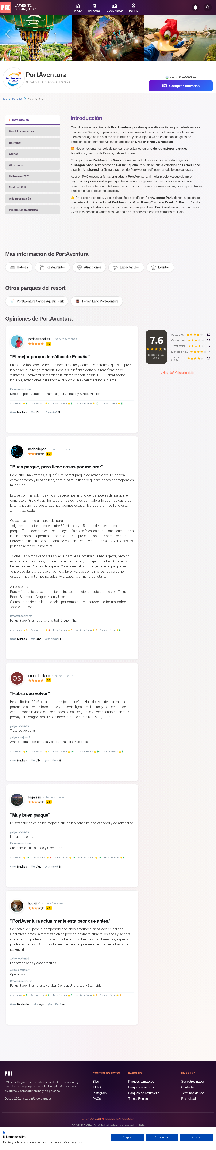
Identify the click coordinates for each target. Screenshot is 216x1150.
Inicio (4, 98)
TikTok (97, 1087)
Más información (20, 198)
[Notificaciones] (196, 7)
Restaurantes (56, 267)
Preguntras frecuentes (23, 209)
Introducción (20, 119)
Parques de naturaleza (143, 1093)
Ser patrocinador (192, 1081)
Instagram (100, 1093)
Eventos (164, 267)
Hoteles (22, 267)
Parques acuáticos (141, 1087)
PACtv (97, 1098)
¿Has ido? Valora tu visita (177, 372)
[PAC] (5, 7)
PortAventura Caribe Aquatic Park (40, 301)
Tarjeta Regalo (138, 1098)
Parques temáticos (141, 1081)
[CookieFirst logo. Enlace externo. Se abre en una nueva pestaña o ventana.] (4, 1132)
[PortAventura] (13, 88)
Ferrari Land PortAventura (100, 301)
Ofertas (13, 154)
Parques (17, 98)
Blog (96, 1081)
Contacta (187, 1087)
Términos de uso (192, 1093)
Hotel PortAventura (21, 131)
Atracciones (16, 165)
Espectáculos (130, 267)
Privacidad (188, 1098)
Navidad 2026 (17, 187)
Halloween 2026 (19, 176)
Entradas (15, 142)
